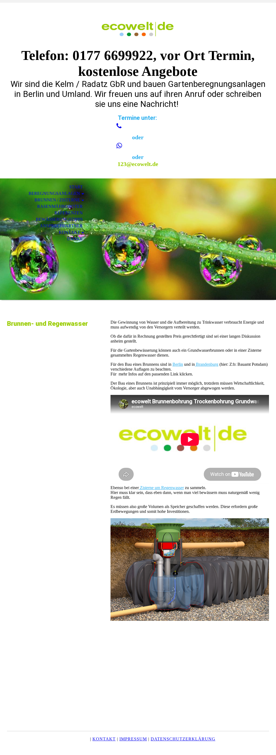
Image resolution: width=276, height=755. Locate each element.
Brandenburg (206, 364)
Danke (75, 238)
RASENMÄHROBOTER (60, 206)
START (76, 187)
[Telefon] (119, 126)
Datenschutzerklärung (183, 739)
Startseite (75, 739)
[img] (138, 29)
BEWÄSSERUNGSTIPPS (59, 219)
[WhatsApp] (119, 145)
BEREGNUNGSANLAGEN (54, 193)
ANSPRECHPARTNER (61, 226)
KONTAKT (69, 232)
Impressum (133, 739)
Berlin (177, 364)
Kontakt (104, 739)
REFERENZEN (68, 213)
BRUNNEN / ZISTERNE (57, 200)
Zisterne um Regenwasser (161, 487)
